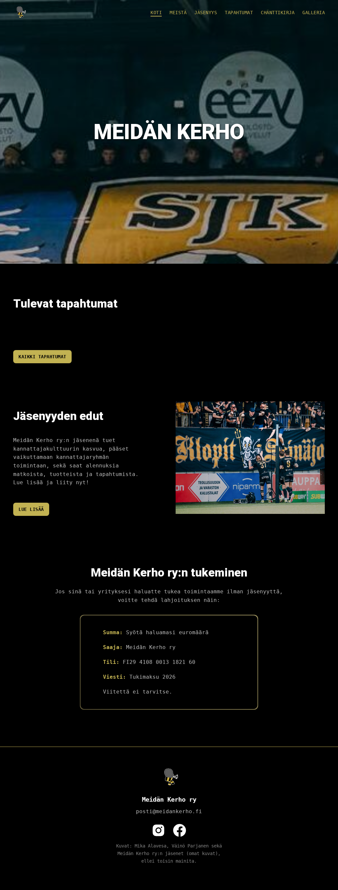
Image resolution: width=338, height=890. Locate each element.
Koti (156, 12)
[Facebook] (179, 830)
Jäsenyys (205, 12)
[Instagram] (158, 830)
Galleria (313, 12)
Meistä (178, 12)
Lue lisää (31, 509)
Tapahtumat (239, 12)
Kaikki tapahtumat (42, 356)
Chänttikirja (277, 12)
